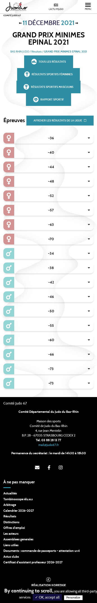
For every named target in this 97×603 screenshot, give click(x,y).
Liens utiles (10, 545)
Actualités (10, 493)
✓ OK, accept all (47, 597)
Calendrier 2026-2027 (18, 510)
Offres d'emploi (14, 528)
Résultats (9, 516)
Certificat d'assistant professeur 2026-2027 (32, 562)
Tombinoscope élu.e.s (18, 499)
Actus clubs (11, 556)
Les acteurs (10, 533)
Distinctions (11, 522)
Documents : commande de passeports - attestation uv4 (41, 551)
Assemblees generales (18, 539)
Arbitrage (9, 505)
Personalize (73, 597)
